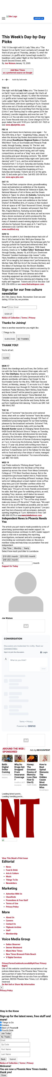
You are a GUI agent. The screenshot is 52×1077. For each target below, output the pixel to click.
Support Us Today (10, 566)
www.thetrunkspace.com (32, 284)
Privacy (32, 318)
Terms (24, 318)
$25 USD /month (27, 556)
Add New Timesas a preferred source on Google (17, 71)
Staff (8, 930)
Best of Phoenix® (10, 1028)
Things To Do (12, 880)
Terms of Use (12, 903)
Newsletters (11, 883)
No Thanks (5, 1037)
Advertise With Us (14, 894)
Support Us (39, 18)
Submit (13, 1059)
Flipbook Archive (13, 927)
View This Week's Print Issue (15, 858)
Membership (11, 934)
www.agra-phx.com (14, 177)
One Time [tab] (7, 548)
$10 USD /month (10, 556)
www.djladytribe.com (15, 125)
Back (3, 1059)
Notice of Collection (11, 318)
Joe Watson (10, 63)
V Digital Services (14, 957)
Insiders (5, 1025)
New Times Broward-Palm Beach (21, 954)
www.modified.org (10, 229)
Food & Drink (12, 870)
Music (8, 876)
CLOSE (6, 358)
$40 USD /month (10, 560)
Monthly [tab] (17, 548)
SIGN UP (8, 314)
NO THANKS (23, 339)
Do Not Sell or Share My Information (18, 984)
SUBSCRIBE (10, 339)
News (8, 867)
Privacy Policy (12, 907)
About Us (10, 917)
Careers (9, 920)
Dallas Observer (13, 944)
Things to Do (8, 1022)
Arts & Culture (12, 873)
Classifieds (11, 897)
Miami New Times (14, 951)
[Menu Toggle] (3, 18)
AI (34, 963)
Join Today (6, 1033)
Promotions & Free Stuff (17, 900)
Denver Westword (14, 947)
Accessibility (27, 963)
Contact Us (11, 924)
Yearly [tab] (26, 548)
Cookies (18, 963)
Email (5, 307)
